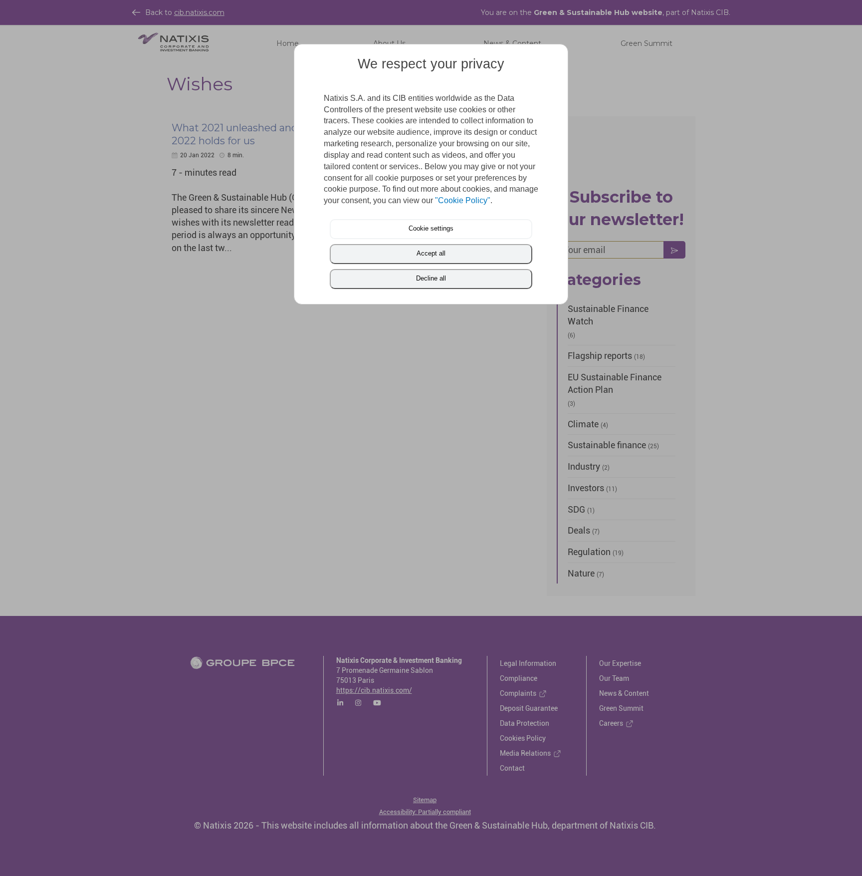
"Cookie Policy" (462, 200)
